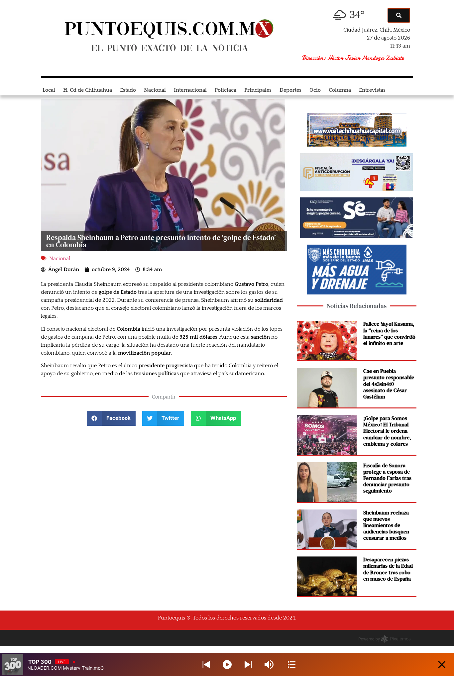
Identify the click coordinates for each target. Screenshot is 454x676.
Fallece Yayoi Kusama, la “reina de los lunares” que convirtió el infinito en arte (389, 333)
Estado (128, 90)
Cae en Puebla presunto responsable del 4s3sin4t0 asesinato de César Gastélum (388, 383)
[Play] (227, 664)
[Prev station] (248, 664)
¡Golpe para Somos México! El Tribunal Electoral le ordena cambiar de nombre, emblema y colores (387, 430)
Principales (258, 90)
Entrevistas (372, 90)
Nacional (155, 90)
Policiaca (225, 90)
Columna (340, 90)
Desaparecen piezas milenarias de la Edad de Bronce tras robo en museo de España (388, 569)
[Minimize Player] (441, 664)
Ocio (315, 90)
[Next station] (206, 664)
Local (49, 90)
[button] (111, 418)
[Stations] (291, 664)
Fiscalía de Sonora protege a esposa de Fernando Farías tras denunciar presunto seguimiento (387, 478)
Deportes (290, 90)
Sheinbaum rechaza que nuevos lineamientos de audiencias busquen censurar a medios (386, 525)
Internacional (190, 90)
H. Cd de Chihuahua (87, 90)
